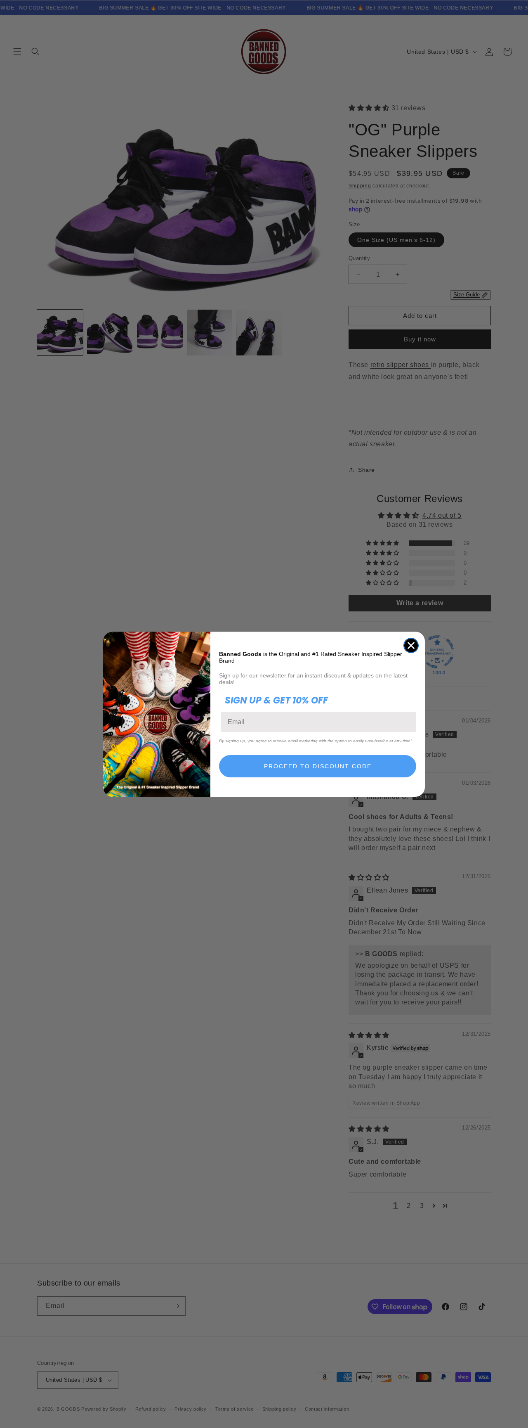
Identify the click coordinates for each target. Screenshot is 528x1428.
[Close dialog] (411, 645)
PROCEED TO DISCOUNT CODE (318, 766)
